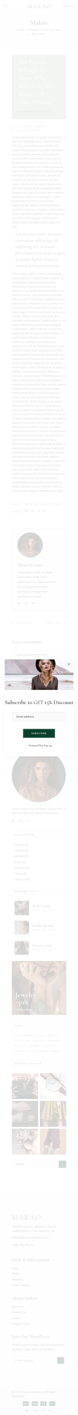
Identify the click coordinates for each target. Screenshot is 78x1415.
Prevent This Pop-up (40, 745)
